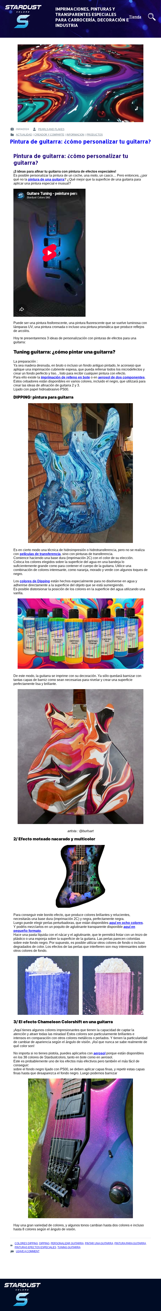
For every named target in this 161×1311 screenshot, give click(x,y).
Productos (95, 134)
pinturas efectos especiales (35, 1247)
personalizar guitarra (67, 1243)
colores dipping (26, 1243)
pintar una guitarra (99, 1243)
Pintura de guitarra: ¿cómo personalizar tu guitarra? (80, 141)
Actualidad (24, 134)
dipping (44, 1243)
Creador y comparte (49, 134)
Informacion (75, 134)
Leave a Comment (27, 1251)
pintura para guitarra (130, 1243)
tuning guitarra (68, 1247)
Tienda (135, 17)
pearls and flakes (51, 129)
